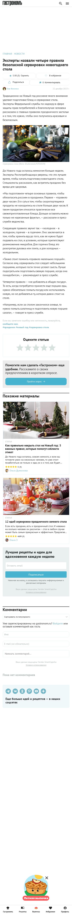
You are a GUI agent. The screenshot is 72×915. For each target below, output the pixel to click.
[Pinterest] (29, 691)
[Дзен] (43, 691)
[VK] (15, 691)
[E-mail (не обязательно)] (36, 644)
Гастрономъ (8, 911)
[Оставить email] (36, 565)
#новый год (21, 327)
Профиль (65, 911)
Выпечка (36, 911)
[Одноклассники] (22, 691)
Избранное (50, 911)
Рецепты (22, 911)
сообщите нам (10, 324)
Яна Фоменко (13, 88)
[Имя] (36, 634)
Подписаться (36, 574)
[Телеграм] (8, 691)
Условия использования (36, 592)
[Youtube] (36, 691)
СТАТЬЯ (8, 441)
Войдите (58, 623)
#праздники (9, 327)
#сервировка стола (38, 327)
